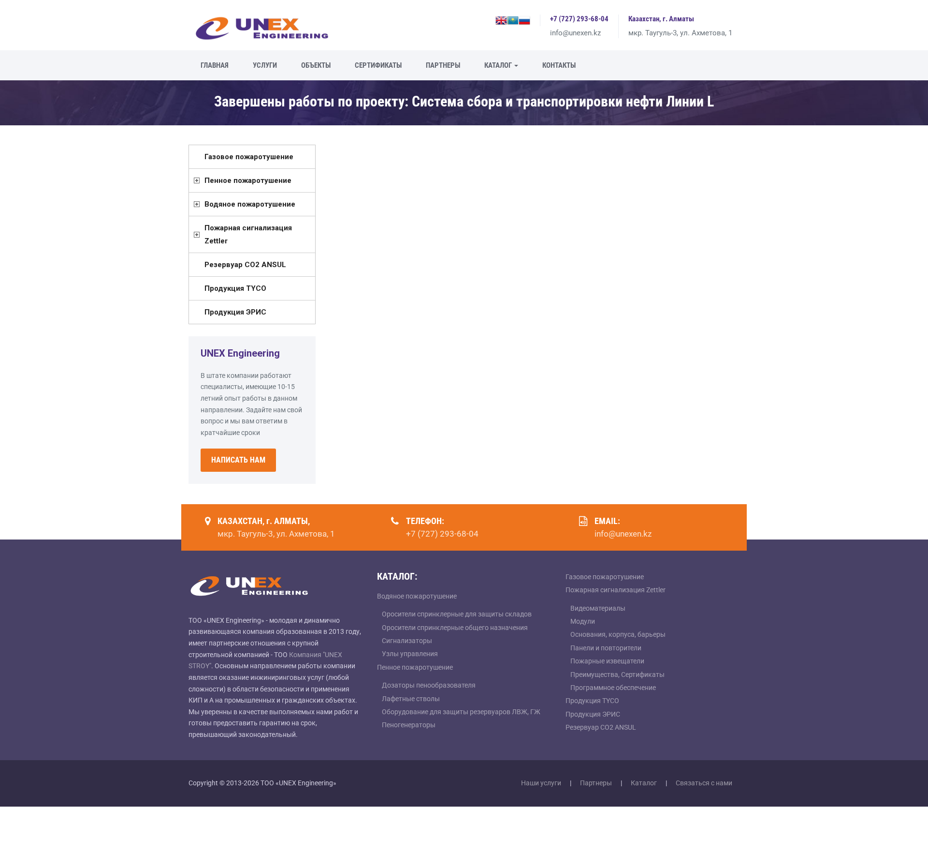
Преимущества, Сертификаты (617, 674)
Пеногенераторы (408, 725)
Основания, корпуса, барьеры (618, 634)
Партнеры (443, 65)
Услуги (265, 65)
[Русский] (524, 19)
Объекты (316, 65)
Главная (215, 65)
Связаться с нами (704, 783)
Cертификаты (378, 65)
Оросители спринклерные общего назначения (455, 627)
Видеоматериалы (597, 608)
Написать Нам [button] (238, 460)
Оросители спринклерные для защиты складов (457, 614)
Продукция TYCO (235, 288)
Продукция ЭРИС (235, 312)
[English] (501, 19)
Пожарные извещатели (607, 661)
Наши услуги (541, 783)
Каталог (498, 65)
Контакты (559, 65)
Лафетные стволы (411, 699)
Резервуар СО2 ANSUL (245, 264)
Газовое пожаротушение (248, 156)
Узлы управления (410, 654)
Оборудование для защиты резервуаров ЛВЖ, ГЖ (461, 712)
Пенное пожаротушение (247, 180)
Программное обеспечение (613, 687)
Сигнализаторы (407, 641)
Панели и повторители (605, 648)
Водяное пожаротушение (249, 204)
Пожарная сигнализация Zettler (248, 234)
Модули (582, 621)
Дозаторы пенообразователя (429, 685)
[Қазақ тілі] (513, 19)
